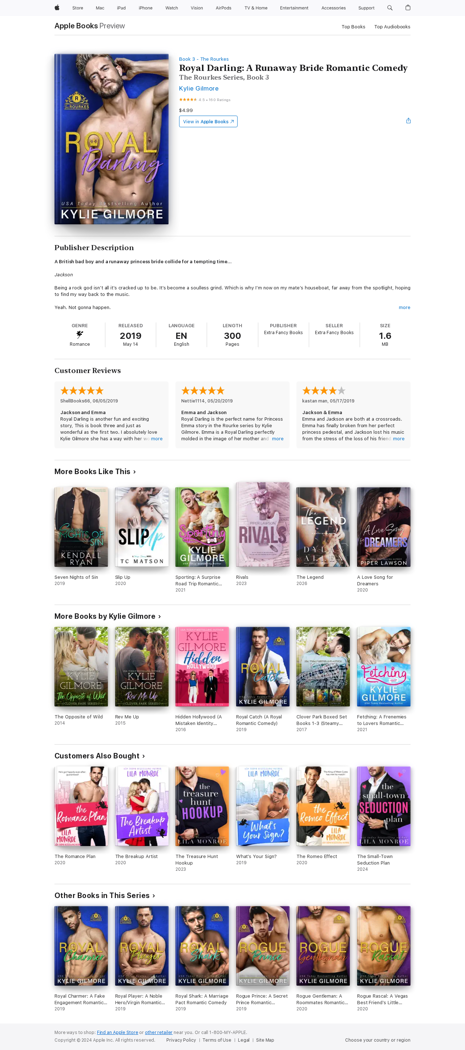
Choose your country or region (378, 1040)
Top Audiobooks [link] (392, 26)
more (405, 307)
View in (206, 121)
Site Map (265, 1040)
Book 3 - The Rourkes (204, 59)
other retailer (159, 1032)
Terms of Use (216, 1040)
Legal (244, 1040)
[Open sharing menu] (409, 121)
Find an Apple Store (117, 1032)
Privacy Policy (181, 1040)
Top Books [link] (353, 26)
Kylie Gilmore (199, 88)
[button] (390, 8)
